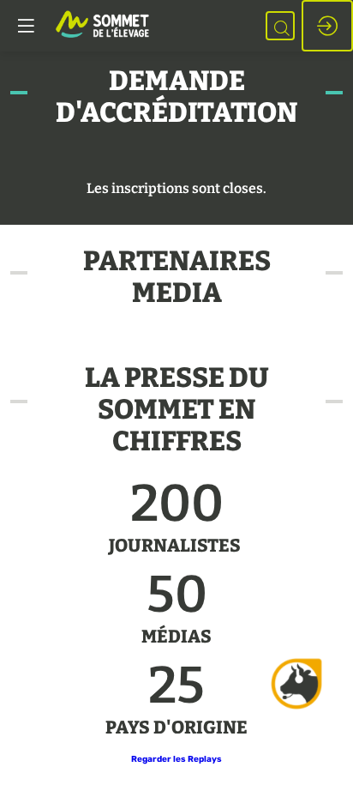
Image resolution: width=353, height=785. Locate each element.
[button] (176, 759)
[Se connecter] (327, 25)
